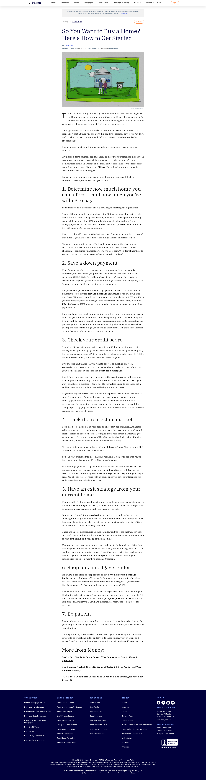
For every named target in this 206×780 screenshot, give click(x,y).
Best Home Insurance (66, 729)
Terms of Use (127, 720)
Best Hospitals (96, 716)
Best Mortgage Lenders (34, 707)
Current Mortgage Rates (34, 703)
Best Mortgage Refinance (35, 716)
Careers (125, 747)
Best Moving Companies (34, 740)
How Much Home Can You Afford (37, 711)
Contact (125, 707)
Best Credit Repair (64, 711)
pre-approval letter (120, 598)
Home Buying (77, 22)
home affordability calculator (114, 224)
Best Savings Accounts (34, 736)
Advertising (127, 738)
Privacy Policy (128, 716)
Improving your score (74, 367)
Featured (148, 3)
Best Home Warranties (66, 738)
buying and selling (83, 538)
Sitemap (125, 742)
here (133, 773)
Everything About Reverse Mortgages (35, 721)
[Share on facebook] (158, 703)
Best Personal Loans (65, 716)
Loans (76, 3)
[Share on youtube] (173, 703)
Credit (53, 3)
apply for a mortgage (110, 370)
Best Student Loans (65, 703)
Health (136, 3)
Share (140, 21)
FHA (64, 304)
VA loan (72, 304)
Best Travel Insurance (99, 729)
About (125, 703)
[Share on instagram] (168, 703)
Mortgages (89, 3)
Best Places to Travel (99, 725)
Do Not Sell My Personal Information (137, 725)
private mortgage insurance (103, 293)
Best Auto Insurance (65, 720)
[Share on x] (163, 703)
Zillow (101, 167)
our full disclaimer (132, 766)
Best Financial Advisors (67, 742)
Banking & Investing (121, 3)
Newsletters (95, 703)
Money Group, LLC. (91, 760)
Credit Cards (103, 3)
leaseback (94, 515)
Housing (65, 22)
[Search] (29, 3)
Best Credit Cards (31, 727)
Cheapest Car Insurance (67, 725)
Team (124, 711)
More (159, 3)
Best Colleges (96, 711)
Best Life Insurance (65, 734)
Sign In (175, 3)
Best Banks (29, 731)
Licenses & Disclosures (132, 734)
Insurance (65, 3)
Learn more (124, 14)
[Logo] (36, 3)
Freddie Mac (134, 578)
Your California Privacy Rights (134, 729)
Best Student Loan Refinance (69, 707)
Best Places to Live (98, 720)
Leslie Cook (69, 45)
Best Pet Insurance (98, 734)
